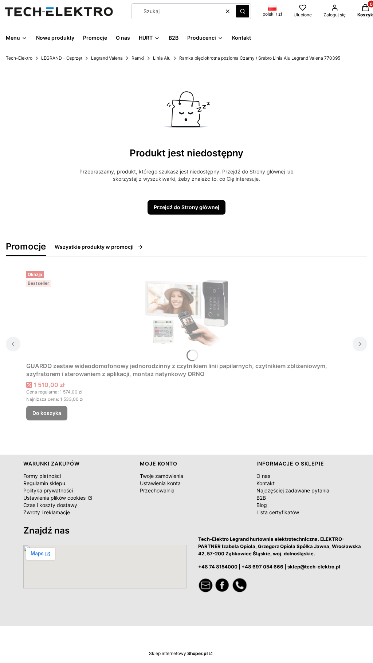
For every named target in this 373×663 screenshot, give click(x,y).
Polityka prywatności (48, 490)
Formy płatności (42, 476)
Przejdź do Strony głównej (186, 207)
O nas (263, 476)
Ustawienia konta (160, 483)
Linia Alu (161, 58)
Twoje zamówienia (161, 476)
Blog (261, 505)
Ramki (137, 58)
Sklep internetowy (178, 653)
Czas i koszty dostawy (50, 505)
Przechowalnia (157, 490)
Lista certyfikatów (277, 512)
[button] (242, 11)
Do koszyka (46, 413)
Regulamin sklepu (44, 483)
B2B (261, 498)
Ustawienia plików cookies (55, 498)
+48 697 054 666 (262, 567)
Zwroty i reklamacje (46, 512)
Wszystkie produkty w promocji (94, 247)
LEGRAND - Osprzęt (61, 58)
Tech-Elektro (19, 58)
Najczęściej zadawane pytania (292, 490)
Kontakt (265, 483)
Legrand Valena (107, 58)
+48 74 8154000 (217, 567)
